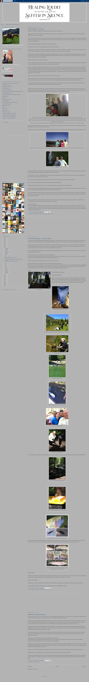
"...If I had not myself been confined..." (9, 113)
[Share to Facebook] (48, 212)
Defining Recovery (6, 88)
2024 (5, 238)
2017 (5, 241)
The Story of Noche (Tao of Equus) (8, 115)
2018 (5, 239)
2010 (5, 280)
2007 (5, 285)
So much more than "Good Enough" (9, 116)
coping (30, 213)
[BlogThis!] (46, 212)
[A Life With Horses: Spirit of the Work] (12, 189)
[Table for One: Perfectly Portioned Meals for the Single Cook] (4, 190)
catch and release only (33, 589)
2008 (5, 283)
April (6, 266)
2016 (5, 243)
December (7, 248)
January (6, 272)
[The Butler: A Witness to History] (7, 216)
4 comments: (42, 660)
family (51, 213)
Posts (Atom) (35, 669)
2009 (5, 281)
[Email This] (44, 212)
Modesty (4, 97)
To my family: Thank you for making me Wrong (11, 94)
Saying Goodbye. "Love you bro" (36, 29)
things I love (49, 589)
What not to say (5, 108)
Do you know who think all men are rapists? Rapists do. (12, 91)
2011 (5, 278)
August (6, 254)
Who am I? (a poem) (6, 111)
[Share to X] (47, 212)
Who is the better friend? (7, 99)
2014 (5, 247)
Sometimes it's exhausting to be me (9, 118)
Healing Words (5, 96)
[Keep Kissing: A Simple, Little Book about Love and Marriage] (4, 186)
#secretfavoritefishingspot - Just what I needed (39, 238)
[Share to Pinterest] (50, 212)
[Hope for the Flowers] (9, 224)
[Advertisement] (38, 226)
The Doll (4, 107)
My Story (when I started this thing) (12, 24)
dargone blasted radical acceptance (41, 213)
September (7, 252)
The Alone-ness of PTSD (7, 86)
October (6, 250)
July (6, 255)
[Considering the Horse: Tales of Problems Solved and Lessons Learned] (4, 203)
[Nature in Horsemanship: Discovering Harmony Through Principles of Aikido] (17, 195)
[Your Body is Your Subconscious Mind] (12, 194)
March (6, 268)
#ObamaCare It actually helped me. (37, 614)
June (6, 263)
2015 (5, 245)
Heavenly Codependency (7, 89)
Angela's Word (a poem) (6, 104)
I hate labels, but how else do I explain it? (10, 102)
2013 (5, 274)
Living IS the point (6, 85)
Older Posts (84, 666)
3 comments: (41, 212)
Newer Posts (30, 666)
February (7, 270)
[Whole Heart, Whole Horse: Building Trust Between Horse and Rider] (17, 199)
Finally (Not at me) (6, 105)
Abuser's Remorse (5, 100)
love (44, 589)
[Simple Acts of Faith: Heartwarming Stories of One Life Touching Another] (20, 187)
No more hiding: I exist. (6, 93)
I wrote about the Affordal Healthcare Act (42, 616)
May (6, 265)
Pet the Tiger (4, 110)
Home (2, 24)
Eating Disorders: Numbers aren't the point (10, 83)
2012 (5, 276)
